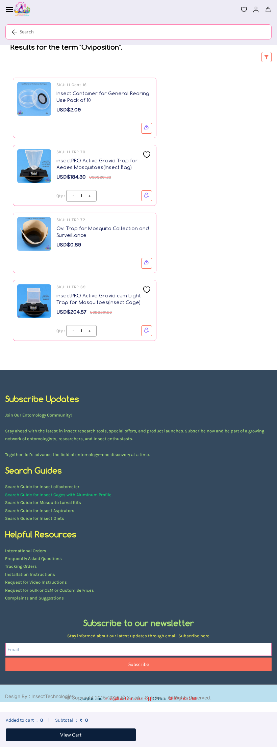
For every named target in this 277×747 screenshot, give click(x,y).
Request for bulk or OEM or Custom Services (49, 590)
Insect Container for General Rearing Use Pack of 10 (102, 96)
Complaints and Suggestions (34, 598)
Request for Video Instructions (36, 582)
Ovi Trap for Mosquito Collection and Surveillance (102, 231)
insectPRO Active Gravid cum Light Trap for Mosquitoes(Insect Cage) (98, 299)
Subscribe (138, 664)
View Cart (70, 735)
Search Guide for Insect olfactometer (42, 486)
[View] (146, 128)
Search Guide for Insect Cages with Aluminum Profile (58, 494)
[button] (241, 9)
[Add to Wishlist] (147, 155)
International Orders (25, 550)
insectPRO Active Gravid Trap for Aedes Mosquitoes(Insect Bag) (97, 164)
